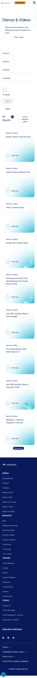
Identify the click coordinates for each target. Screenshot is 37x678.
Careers (5, 568)
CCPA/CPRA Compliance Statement (15, 661)
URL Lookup (6, 554)
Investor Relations (8, 577)
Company (6, 558)
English (7, 109)
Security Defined (8, 535)
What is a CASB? (8, 511)
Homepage (7, 9)
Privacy (5, 647)
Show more (18, 448)
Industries (5, 70)
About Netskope (8, 563)
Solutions (5, 62)
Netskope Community (10, 526)
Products (5, 53)
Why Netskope (7, 478)
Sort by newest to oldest (25, 119)
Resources (18, 9)
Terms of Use (7, 657)
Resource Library (8, 530)
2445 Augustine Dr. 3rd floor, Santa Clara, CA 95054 (12, 617)
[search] (29, 3)
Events (4, 573)
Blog (4, 521)
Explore (5, 473)
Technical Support (8, 540)
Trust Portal (6, 549)
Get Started (20, 3)
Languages (6, 78)
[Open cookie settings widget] (3, 674)
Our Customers (7, 587)
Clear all (8, 101)
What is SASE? (7, 493)
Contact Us (6, 606)
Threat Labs (6, 544)
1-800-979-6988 (8, 610)
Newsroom (6, 582)
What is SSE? (7, 497)
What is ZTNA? (7, 507)
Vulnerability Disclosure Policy (13, 652)
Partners (5, 592)
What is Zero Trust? (9, 502)
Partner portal (7, 596)
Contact (5, 600)
